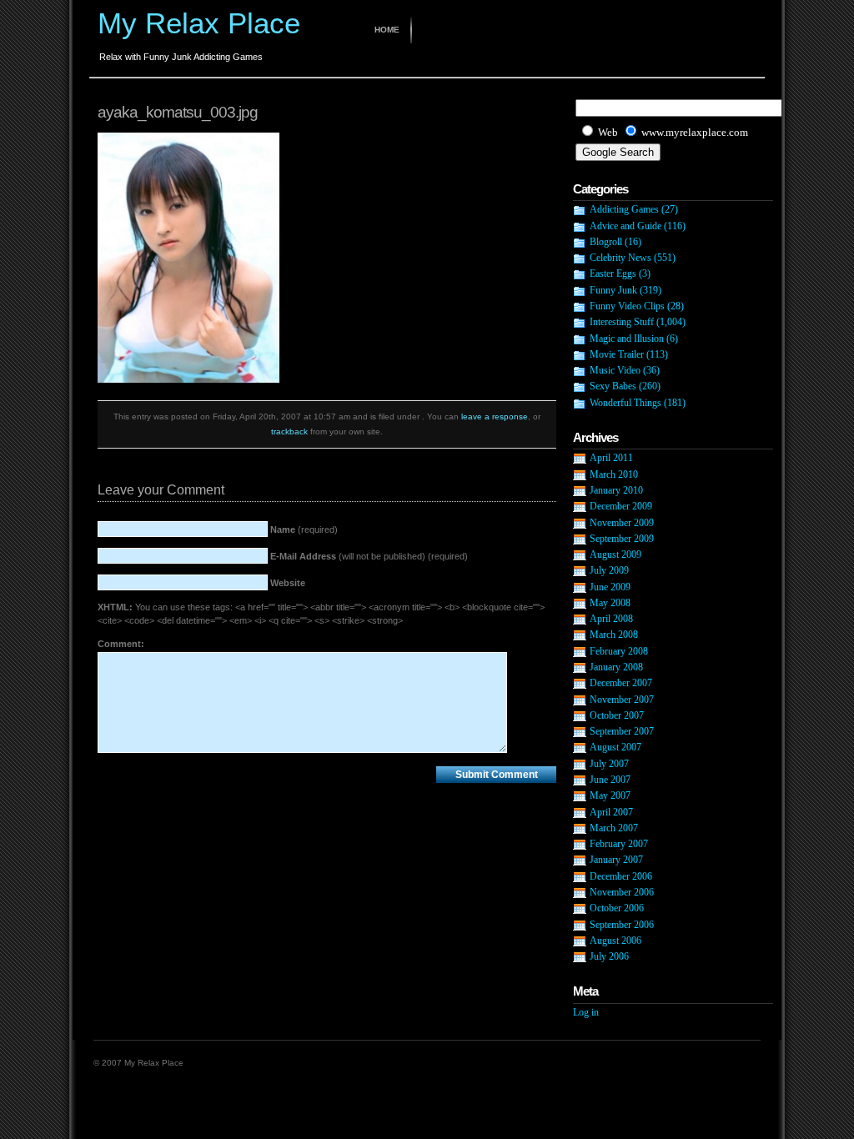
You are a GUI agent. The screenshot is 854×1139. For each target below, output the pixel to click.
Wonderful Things (625, 403)
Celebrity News (620, 257)
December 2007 (621, 683)
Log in (586, 1012)
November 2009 (622, 523)
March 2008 (614, 634)
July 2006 (609, 956)
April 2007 (611, 812)
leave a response (494, 416)
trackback (289, 431)
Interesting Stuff (622, 322)
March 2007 (614, 828)
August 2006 (615, 940)
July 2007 (609, 764)
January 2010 (616, 490)
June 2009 (610, 587)
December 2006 (621, 876)
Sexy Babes (613, 386)
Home (386, 29)
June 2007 (610, 779)
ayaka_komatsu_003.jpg (178, 112)
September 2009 (622, 538)
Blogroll (606, 242)
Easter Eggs (613, 273)
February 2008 (619, 651)
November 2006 (622, 892)
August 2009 (615, 554)
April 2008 (611, 619)
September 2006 (622, 925)
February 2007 (619, 844)
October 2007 (617, 715)
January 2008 (616, 667)
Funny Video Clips (627, 306)
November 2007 (622, 699)
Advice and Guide (625, 226)
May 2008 (610, 603)
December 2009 (621, 506)
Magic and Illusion (627, 338)
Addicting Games (624, 209)
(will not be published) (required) (369, 556)
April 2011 (611, 458)
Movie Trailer (617, 354)
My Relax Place (199, 23)
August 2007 (615, 747)
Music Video (615, 370)
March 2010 (614, 474)
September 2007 (622, 731)
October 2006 (617, 908)
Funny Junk (613, 290)
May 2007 (610, 795)
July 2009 (609, 570)
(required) (304, 529)
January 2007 (616, 860)
